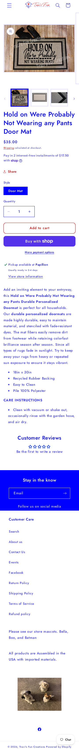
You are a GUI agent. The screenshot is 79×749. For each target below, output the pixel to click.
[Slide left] (5, 99)
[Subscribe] (65, 493)
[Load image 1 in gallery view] (19, 97)
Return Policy (19, 583)
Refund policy (19, 614)
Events (14, 562)
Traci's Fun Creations (32, 747)
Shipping (9, 148)
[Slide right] (74, 99)
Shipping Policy (21, 593)
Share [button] (12, 171)
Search (14, 531)
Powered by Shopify (58, 747)
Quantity (9, 201)
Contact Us (17, 552)
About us (15, 541)
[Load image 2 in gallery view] (39, 97)
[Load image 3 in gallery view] (59, 97)
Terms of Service (21, 603)
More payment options (39, 252)
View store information (25, 276)
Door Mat (15, 190)
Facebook (16, 572)
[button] (9, 5)
